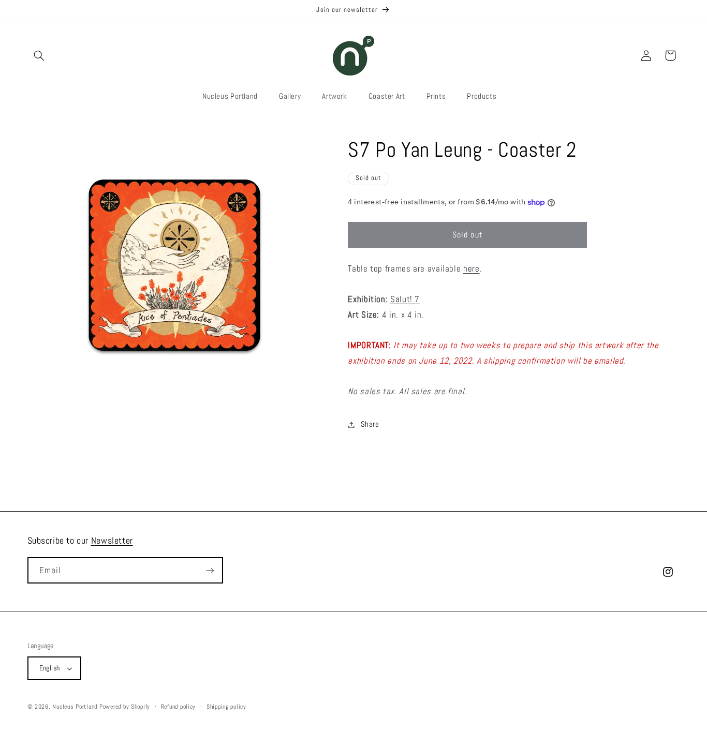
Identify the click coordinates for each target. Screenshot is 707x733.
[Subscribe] (210, 570)
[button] (39, 55)
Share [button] (370, 424)
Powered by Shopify (124, 706)
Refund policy (178, 706)
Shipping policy (226, 706)
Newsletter (112, 540)
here (471, 268)
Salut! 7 (405, 299)
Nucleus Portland (74, 706)
